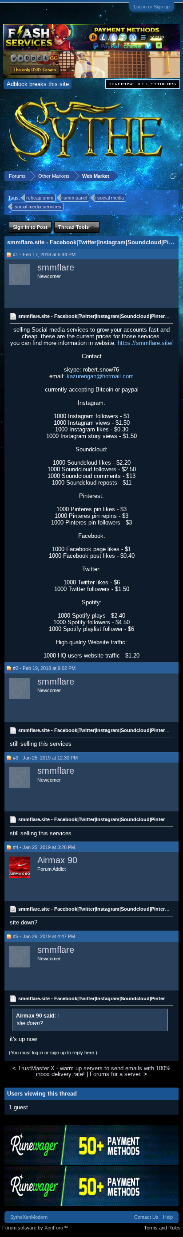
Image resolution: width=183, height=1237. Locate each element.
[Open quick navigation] (173, 176)
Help (168, 1217)
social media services (38, 206)
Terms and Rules (162, 1227)
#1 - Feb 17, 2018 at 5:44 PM (44, 254)
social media (110, 197)
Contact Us (146, 1217)
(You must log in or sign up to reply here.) (53, 1052)
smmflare (55, 267)
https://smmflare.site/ (145, 343)
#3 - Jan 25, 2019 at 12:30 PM (45, 757)
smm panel (75, 197)
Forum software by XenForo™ (35, 1227)
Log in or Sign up (152, 6)
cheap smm (40, 197)
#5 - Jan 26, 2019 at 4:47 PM (44, 936)
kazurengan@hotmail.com (100, 376)
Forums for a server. (116, 1074)
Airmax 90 (57, 860)
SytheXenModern (29, 1217)
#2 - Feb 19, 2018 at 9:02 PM (44, 668)
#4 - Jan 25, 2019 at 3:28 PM (44, 847)
